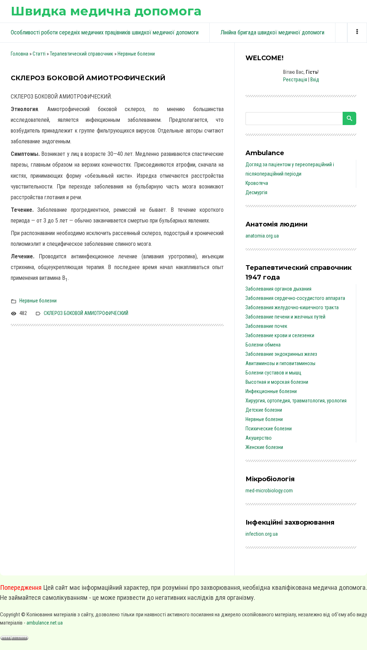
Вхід (314, 79)
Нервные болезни (136, 54)
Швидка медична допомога (106, 11)
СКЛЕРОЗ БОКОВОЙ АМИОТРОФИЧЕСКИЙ (86, 313)
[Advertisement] (117, 395)
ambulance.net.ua (45, 623)
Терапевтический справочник (81, 54)
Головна (19, 54)
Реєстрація (295, 79)
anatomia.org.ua (262, 236)
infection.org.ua (262, 534)
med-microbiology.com (269, 490)
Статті (39, 54)
